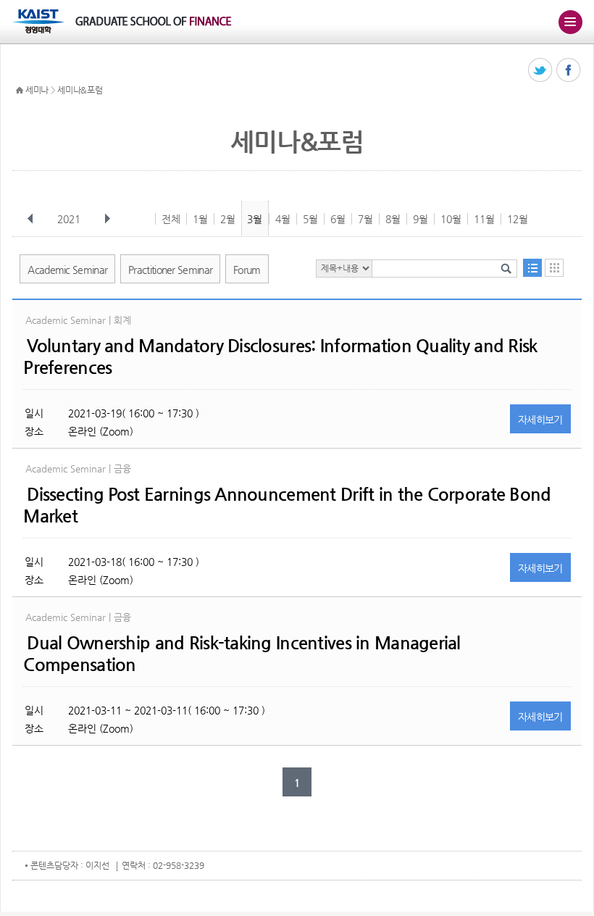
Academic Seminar (67, 269)
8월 (393, 219)
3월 (254, 219)
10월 (450, 219)
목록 (532, 268)
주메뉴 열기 (570, 21)
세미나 (37, 90)
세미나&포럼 (79, 90)
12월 (517, 219)
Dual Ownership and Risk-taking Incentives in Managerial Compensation (241, 654)
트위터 (540, 70)
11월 (484, 219)
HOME (19, 90)
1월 (200, 219)
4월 (282, 219)
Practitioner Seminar (170, 269)
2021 (68, 219)
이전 (30, 219)
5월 (310, 219)
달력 (554, 268)
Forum (247, 269)
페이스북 (569, 70)
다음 (107, 219)
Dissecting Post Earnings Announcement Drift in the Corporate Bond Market (287, 505)
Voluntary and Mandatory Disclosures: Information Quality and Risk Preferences (280, 357)
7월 (365, 219)
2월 (227, 219)
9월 (420, 219)
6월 (338, 219)
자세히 (540, 419)
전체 (171, 219)
